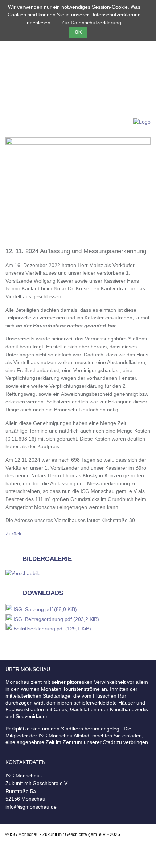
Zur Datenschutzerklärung (91, 22)
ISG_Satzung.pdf (45, 609)
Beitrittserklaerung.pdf (52, 628)
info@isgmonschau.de (31, 807)
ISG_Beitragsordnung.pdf (56, 619)
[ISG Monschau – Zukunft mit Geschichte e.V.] (78, 125)
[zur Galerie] (23, 573)
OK (78, 32)
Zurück (13, 534)
